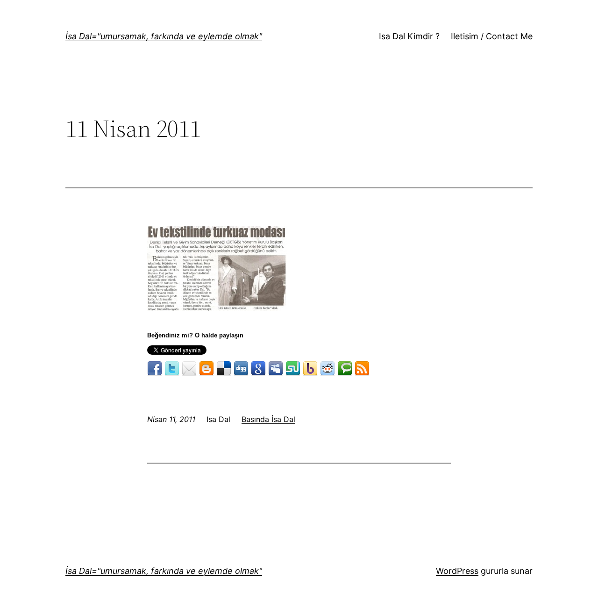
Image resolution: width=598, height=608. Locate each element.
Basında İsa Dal (268, 419)
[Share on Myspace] (275, 368)
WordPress (457, 571)
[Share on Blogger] (206, 368)
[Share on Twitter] (171, 368)
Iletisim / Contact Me (492, 36)
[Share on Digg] (241, 368)
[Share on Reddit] (327, 368)
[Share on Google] (258, 368)
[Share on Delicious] (223, 368)
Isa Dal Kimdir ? (409, 36)
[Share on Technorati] (344, 368)
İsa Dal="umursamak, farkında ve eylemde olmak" (163, 36)
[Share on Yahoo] (310, 368)
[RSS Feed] (362, 368)
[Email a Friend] (189, 368)
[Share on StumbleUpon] (292, 368)
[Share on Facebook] (154, 368)
